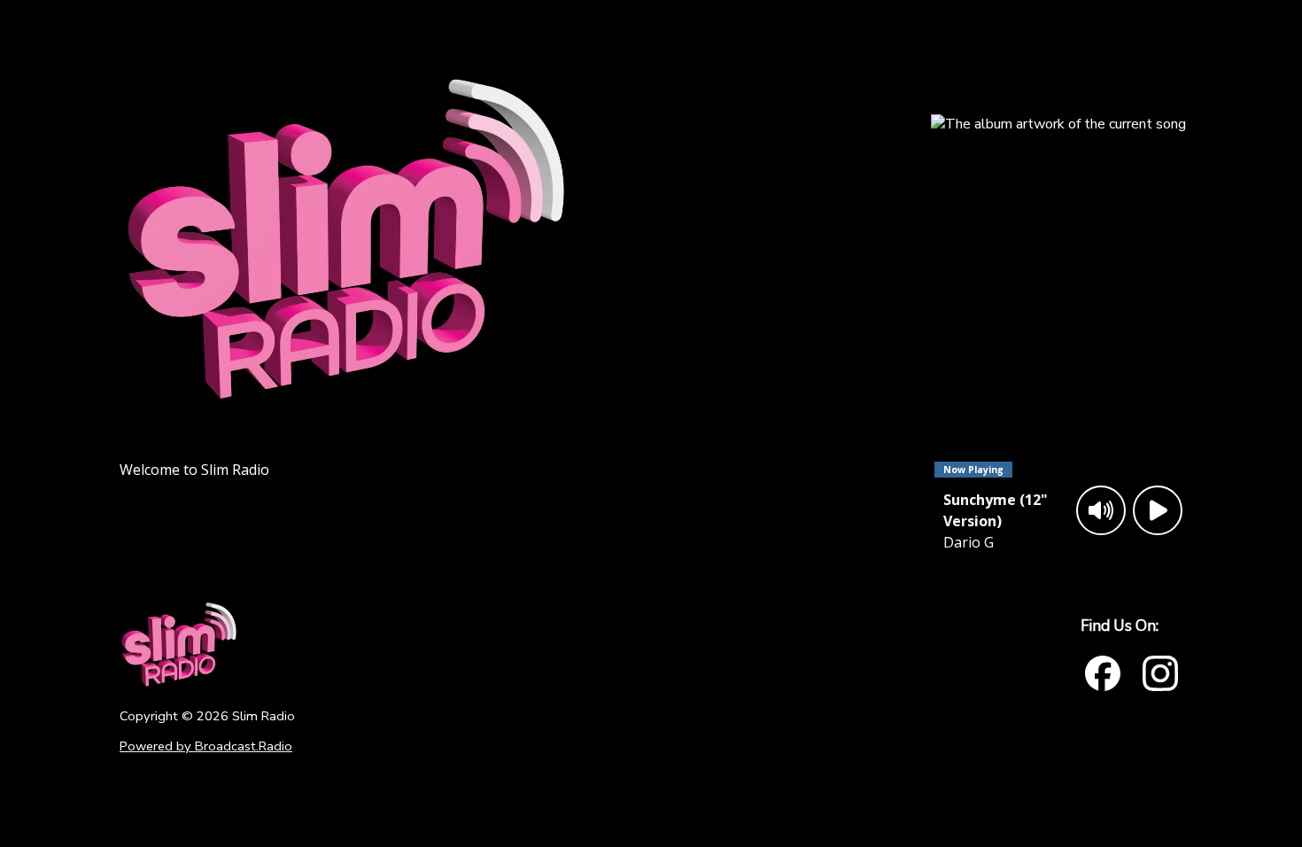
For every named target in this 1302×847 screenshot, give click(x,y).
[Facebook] (1103, 673)
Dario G (968, 542)
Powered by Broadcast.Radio (206, 746)
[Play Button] (1157, 510)
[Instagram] (1160, 673)
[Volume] (1101, 510)
